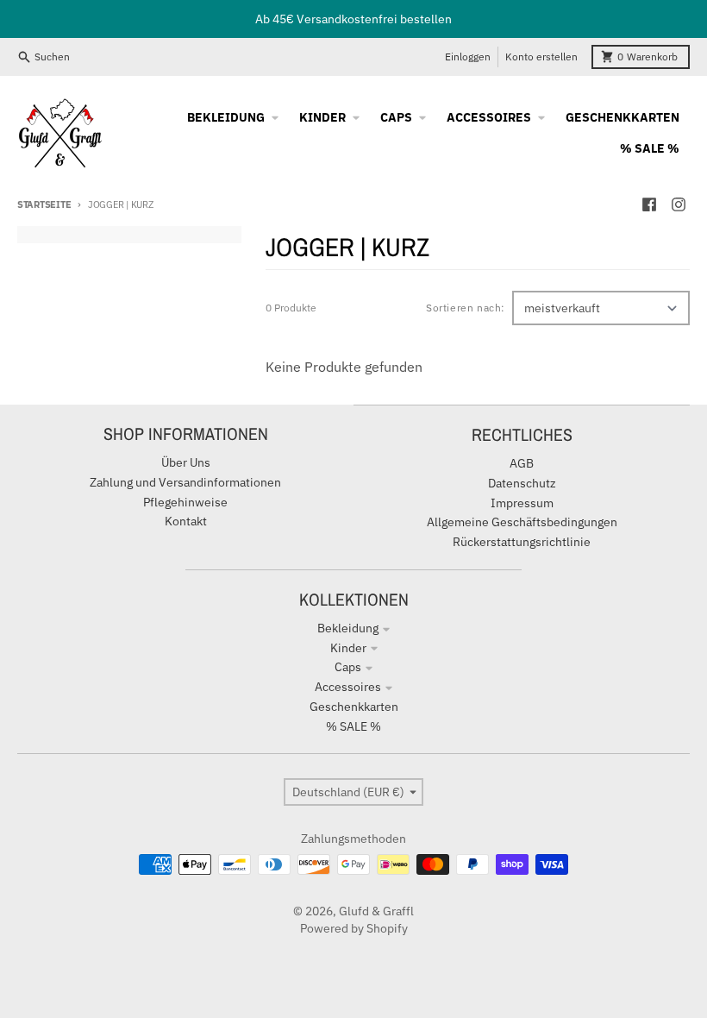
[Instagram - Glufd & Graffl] (678, 204)
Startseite (44, 204)
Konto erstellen (541, 56)
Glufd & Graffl (376, 911)
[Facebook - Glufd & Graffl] (649, 204)
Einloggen (468, 56)
